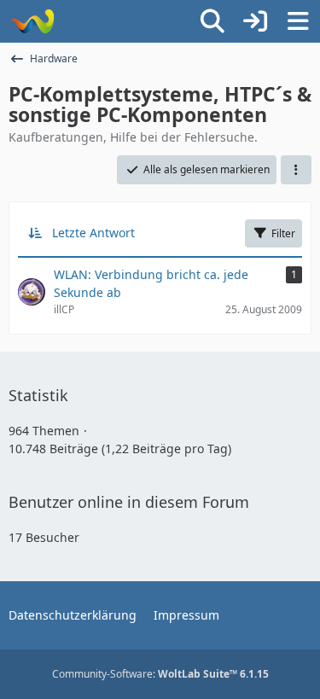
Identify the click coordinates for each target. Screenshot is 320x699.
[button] (296, 169)
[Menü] (298, 21)
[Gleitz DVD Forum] (32, 21)
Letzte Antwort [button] (93, 232)
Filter (283, 233)
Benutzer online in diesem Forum (129, 502)
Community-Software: (160, 674)
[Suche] (212, 21)
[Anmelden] (255, 21)
